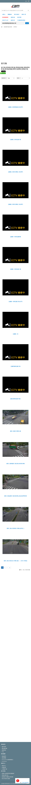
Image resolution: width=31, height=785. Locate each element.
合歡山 (3, 14)
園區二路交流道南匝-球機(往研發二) (15, 528)
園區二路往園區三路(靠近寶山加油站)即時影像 (15, 496)
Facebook (4, 761)
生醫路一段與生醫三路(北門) (15, 301)
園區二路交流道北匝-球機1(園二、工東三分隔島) (15, 560)
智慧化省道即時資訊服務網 (8, 773)
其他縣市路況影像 (8, 27)
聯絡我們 (4, 756)
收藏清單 (4, 767)
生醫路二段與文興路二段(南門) (15, 172)
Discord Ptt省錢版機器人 (7, 759)
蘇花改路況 (16, 14)
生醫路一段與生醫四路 (15, 236)
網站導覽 (4, 758)
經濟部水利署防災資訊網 (7, 777)
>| (9, 567)
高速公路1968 (5, 775)
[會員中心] (26, 1)
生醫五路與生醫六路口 (15, 398)
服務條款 (4, 750)
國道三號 (24, 14)
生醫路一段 (15, 334)
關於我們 (4, 746)
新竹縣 (15, 27)
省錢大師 (13, 20)
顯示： (18, 78)
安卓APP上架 (5, 20)
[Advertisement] (15, 44)
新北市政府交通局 (6, 778)
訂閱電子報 (4, 769)
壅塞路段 (10, 14)
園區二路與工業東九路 (15, 431)
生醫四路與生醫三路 (15, 366)
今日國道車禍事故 (21, 20)
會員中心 (4, 765)
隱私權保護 (4, 748)
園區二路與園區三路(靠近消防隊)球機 (15, 463)
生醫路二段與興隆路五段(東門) (15, 107)
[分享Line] (3, 73)
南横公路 (13, 17)
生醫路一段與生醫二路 (15, 269)
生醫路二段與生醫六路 (15, 139)
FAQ (3, 751)
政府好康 (19, 17)
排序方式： (4, 78)
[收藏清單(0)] (28, 1)
